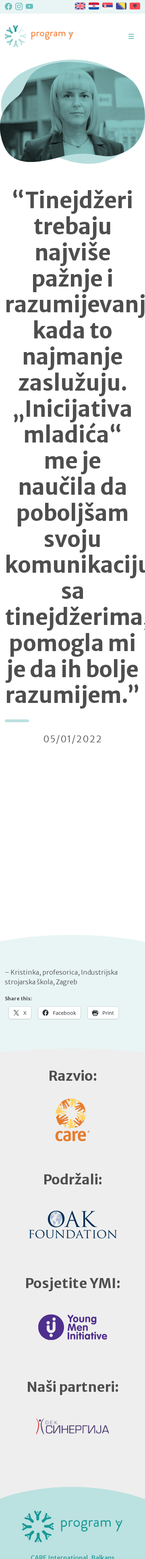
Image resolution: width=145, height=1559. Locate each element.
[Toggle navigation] (131, 36)
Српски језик (107, 6)
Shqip (135, 6)
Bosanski (121, 6)
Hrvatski (94, 6)
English (80, 6)
